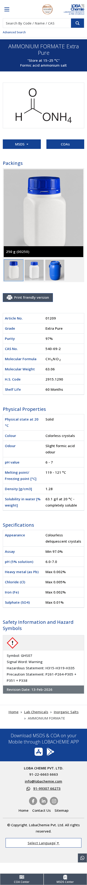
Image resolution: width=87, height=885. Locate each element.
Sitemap (61, 810)
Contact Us (41, 810)
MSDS (20, 144)
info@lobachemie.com (43, 781)
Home (14, 712)
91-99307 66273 (47, 788)
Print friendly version (31, 297)
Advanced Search (14, 32)
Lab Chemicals (36, 712)
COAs (65, 144)
